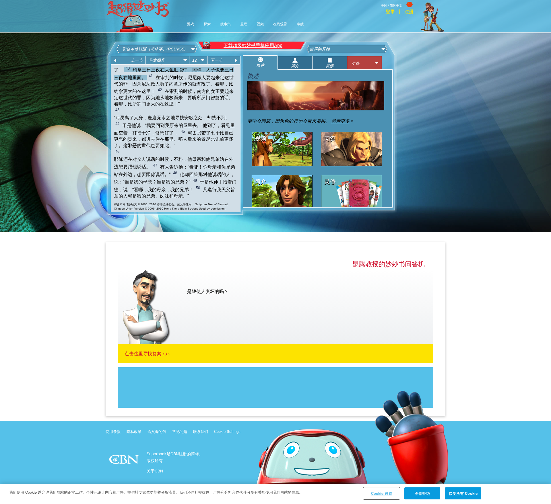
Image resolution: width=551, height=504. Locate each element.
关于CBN (155, 471)
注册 (409, 11)
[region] (275, 494)
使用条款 (113, 431)
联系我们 (200, 431)
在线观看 (280, 24)
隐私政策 (134, 431)
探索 (207, 24)
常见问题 (179, 431)
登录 (390, 11)
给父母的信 (157, 431)
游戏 (190, 24)
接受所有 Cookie (463, 493)
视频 (260, 24)
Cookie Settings (227, 431)
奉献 (300, 24)
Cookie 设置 (381, 493)
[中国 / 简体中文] (397, 1)
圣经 (243, 24)
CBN (124, 461)
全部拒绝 (422, 493)
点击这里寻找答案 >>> (147, 353)
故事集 (225, 24)
